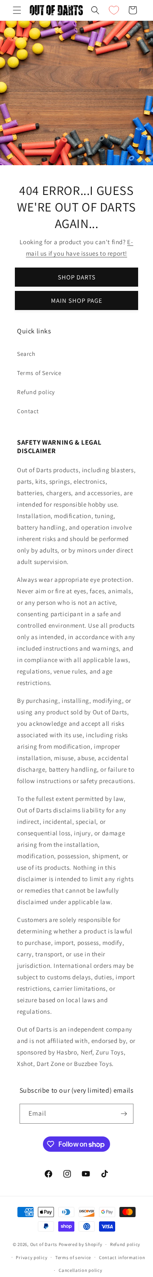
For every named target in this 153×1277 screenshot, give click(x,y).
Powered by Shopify (80, 1244)
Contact (28, 411)
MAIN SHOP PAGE (76, 300)
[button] (17, 10)
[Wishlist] (114, 10)
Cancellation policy (80, 1270)
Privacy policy (31, 1257)
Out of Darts (43, 1244)
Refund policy (36, 392)
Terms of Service (39, 373)
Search (26, 354)
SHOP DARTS (77, 277)
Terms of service (73, 1257)
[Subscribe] (123, 1114)
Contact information (122, 1257)
